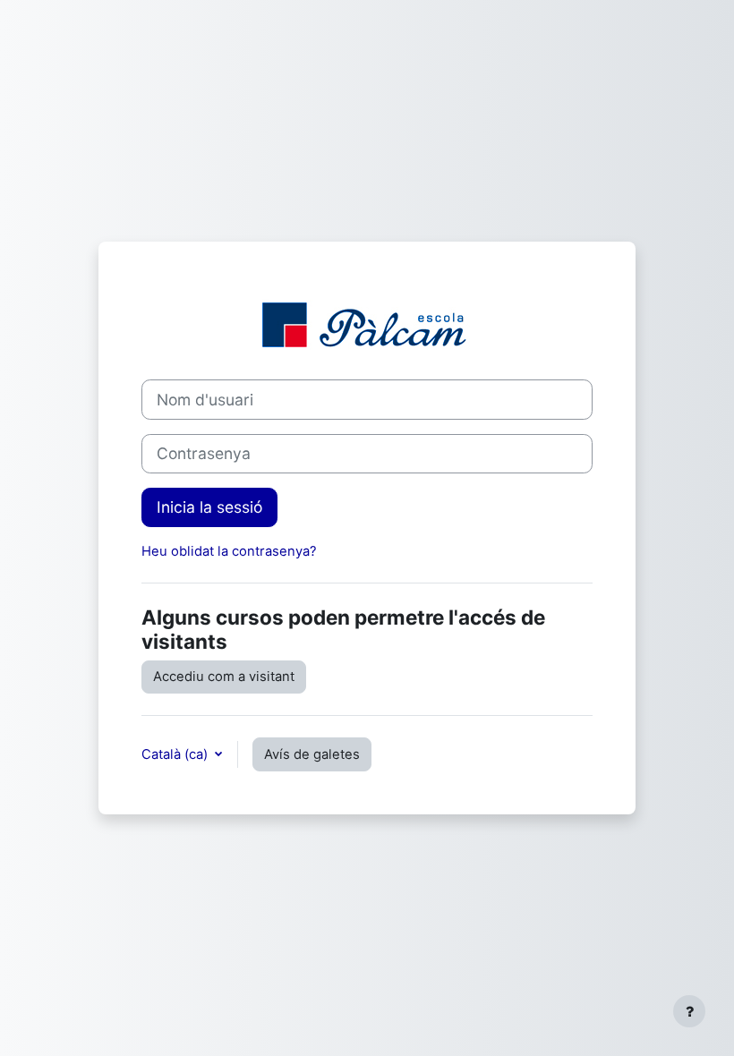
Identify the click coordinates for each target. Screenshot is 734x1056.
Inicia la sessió (209, 507)
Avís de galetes (312, 754)
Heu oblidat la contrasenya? (229, 551)
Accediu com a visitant (223, 677)
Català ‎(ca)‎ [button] (176, 754)
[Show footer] (689, 1011)
